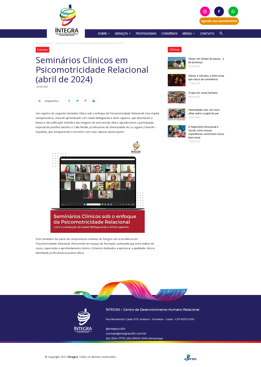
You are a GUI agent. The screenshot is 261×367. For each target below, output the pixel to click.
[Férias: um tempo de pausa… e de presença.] (177, 63)
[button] (221, 33)
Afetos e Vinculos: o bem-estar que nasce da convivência (206, 77)
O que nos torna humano (203, 92)
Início (38, 43)
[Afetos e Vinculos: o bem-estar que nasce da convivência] (177, 80)
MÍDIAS (187, 33)
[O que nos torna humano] (177, 97)
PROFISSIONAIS (146, 33)
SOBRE (102, 33)
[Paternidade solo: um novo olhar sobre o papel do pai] (177, 114)
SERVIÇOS (121, 33)
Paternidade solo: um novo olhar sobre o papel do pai (204, 111)
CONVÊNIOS (169, 33)
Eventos (48, 43)
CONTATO (207, 33)
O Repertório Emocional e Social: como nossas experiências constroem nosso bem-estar (206, 132)
